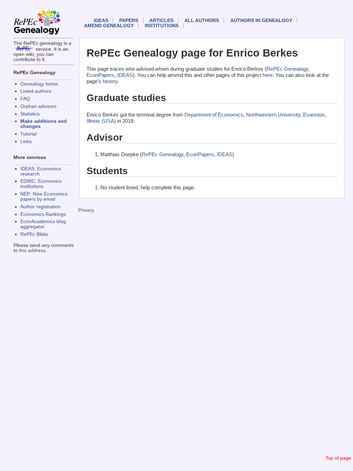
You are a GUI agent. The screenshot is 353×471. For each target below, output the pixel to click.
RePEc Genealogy (287, 69)
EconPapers (100, 75)
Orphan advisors (38, 106)
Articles (161, 20)
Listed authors (35, 91)
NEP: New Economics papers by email (44, 196)
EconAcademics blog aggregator (43, 224)
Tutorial (28, 134)
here (268, 75)
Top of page (338, 458)
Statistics (30, 114)
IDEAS (101, 20)
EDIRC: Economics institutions (41, 184)
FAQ (25, 98)
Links (26, 141)
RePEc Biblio (34, 234)
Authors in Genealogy (261, 20)
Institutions (162, 25)
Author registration (40, 206)
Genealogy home (39, 84)
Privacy (86, 210)
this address (32, 250)
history (110, 81)
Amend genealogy (109, 25)
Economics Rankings (43, 214)
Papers (128, 20)
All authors (201, 20)
